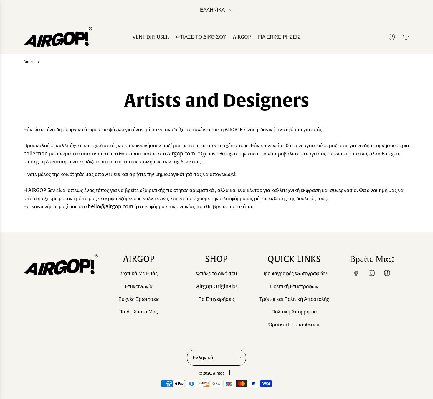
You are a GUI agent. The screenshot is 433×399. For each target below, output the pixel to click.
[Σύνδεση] (392, 37)
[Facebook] (356, 273)
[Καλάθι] (406, 37)
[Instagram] (372, 273)
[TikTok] (387, 273)
